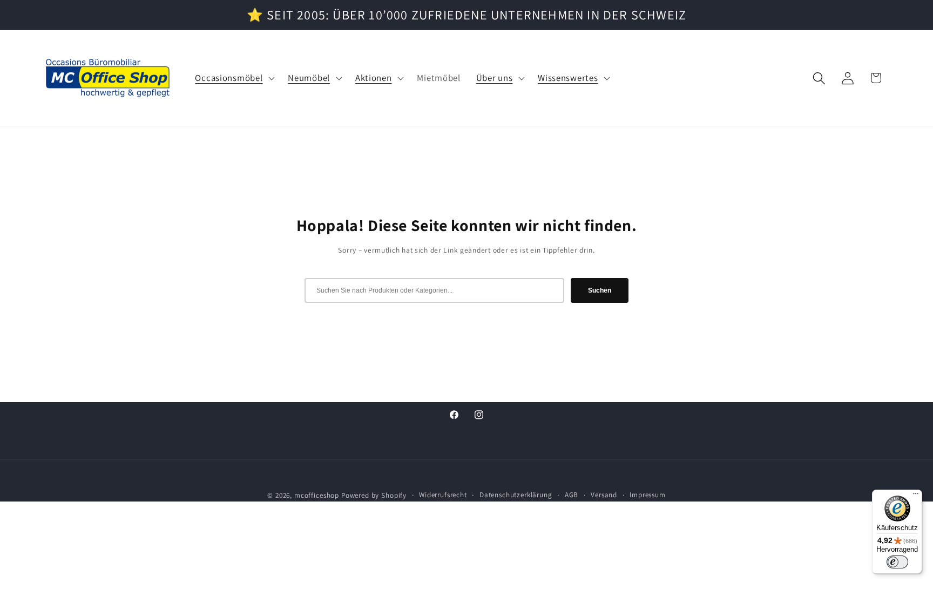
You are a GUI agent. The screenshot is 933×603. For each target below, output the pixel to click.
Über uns (494, 78)
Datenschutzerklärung (515, 494)
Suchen (599, 290)
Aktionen (373, 78)
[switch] (897, 561)
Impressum (648, 494)
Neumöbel (309, 78)
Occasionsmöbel (228, 78)
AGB (572, 494)
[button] (233, 78)
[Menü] (915, 496)
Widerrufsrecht (443, 494)
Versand (604, 494)
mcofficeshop (316, 495)
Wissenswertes (568, 78)
